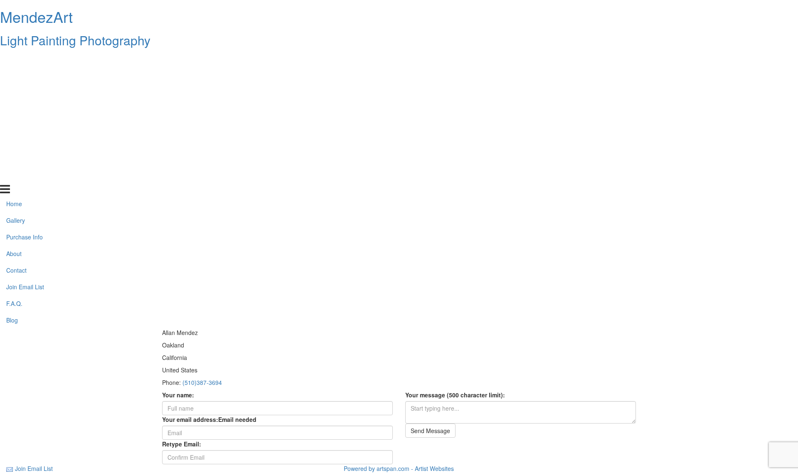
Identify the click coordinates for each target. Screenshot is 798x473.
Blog (12, 175)
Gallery (15, 76)
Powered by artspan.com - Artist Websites (399, 468)
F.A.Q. (14, 159)
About (14, 109)
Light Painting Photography (75, 40)
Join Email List (25, 142)
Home (14, 59)
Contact (16, 126)
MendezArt (36, 16)
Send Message (430, 430)
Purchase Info (24, 93)
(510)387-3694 (202, 382)
